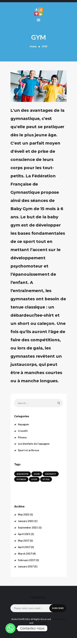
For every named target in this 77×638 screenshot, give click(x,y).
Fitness (22, 437)
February (26, 560)
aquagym (22, 474)
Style (46, 479)
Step (34, 479)
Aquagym (23, 424)
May (24, 514)
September (28, 527)
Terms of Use (58, 619)
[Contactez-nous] (10, 628)
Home (33, 46)
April (24, 534)
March (25, 553)
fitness (21, 479)
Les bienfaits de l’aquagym (34, 443)
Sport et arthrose (28, 450)
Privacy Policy (41, 622)
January (26, 521)
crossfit (50, 474)
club (37, 474)
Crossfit (23, 430)
